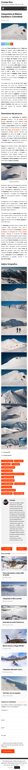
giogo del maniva (8, 477)
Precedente (7, 549)
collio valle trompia (9, 467)
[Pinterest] (11, 44)
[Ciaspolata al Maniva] (14, 275)
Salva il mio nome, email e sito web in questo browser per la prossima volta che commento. (12, 745)
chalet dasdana (8, 461)
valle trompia (19, 493)
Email (3, 728)
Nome (3, 720)
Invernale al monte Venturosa (13, 622)
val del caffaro (7, 493)
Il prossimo (21, 549)
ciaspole (16, 464)
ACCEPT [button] (17, 767)
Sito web (3, 735)
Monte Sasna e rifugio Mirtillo (13, 646)
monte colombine (8, 480)
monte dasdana (8, 483)
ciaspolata (6, 464)
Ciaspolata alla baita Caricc (12, 669)
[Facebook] (2, 44)
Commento (4, 710)
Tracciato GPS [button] (6, 452)
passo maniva (20, 483)
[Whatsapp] (8, 44)
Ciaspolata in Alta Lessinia (12, 599)
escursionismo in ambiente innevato (13, 474)
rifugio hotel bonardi (9, 490)
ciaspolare (19, 461)
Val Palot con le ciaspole (11, 693)
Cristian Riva (7, 2)
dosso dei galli (8, 470)
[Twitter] (5, 44)
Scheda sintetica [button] (7, 455)
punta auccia (7, 487)
